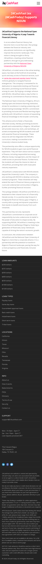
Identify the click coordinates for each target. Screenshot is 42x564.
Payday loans (7, 300)
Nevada (5, 356)
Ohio (4, 352)
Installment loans (8, 316)
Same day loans (8, 304)
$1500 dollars (7, 289)
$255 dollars (7, 269)
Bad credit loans (8, 312)
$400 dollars (7, 277)
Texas (4, 344)
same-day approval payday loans (17, 78)
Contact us (6, 408)
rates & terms (17, 543)
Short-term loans (8, 320)
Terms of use (7, 400)
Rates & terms (7, 388)
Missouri (5, 348)
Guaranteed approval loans (12, 308)
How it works (7, 384)
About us (5, 380)
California (6, 336)
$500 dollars (7, 281)
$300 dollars (7, 272)
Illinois (4, 340)
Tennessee (6, 360)
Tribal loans (6, 324)
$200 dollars (7, 265)
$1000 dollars (7, 285)
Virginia (5, 368)
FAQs (4, 392)
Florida (5, 364)
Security (5, 404)
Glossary (5, 396)
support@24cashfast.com (12, 419)
